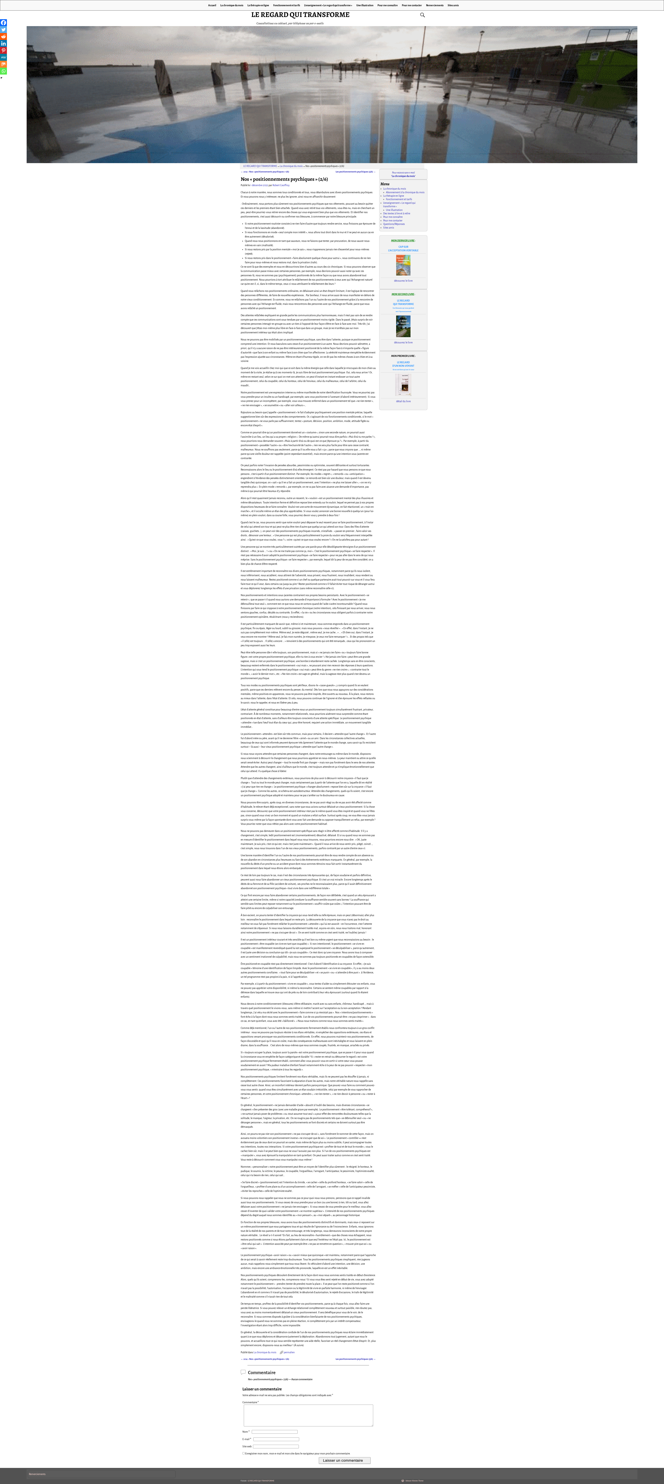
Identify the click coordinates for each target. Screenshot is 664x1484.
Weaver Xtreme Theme (414, 1481)
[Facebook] (3, 22)
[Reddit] (3, 36)
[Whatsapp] (3, 71)
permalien (289, 1352)
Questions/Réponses (394, 224)
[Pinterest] (3, 50)
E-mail (246, 1439)
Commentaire (250, 1402)
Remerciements (435, 5)
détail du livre (403, 401)
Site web (247, 1446)
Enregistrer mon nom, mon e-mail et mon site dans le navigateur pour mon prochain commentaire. (298, 1453)
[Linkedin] (3, 43)
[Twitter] (3, 29)
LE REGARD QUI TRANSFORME (300, 14)
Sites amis (453, 5)
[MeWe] (3, 57)
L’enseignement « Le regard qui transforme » (328, 5)
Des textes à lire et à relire (396, 213)
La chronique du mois (231, 5)
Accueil (212, 5)
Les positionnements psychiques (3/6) (356, 171)
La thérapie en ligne (258, 5)
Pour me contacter (412, 5)
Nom (246, 1431)
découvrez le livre (403, 280)
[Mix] (3, 64)
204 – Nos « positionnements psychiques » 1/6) (265, 171)
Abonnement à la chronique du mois (405, 192)
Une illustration (364, 5)
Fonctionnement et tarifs (286, 5)
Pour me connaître (387, 5)
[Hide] (1, 77)
